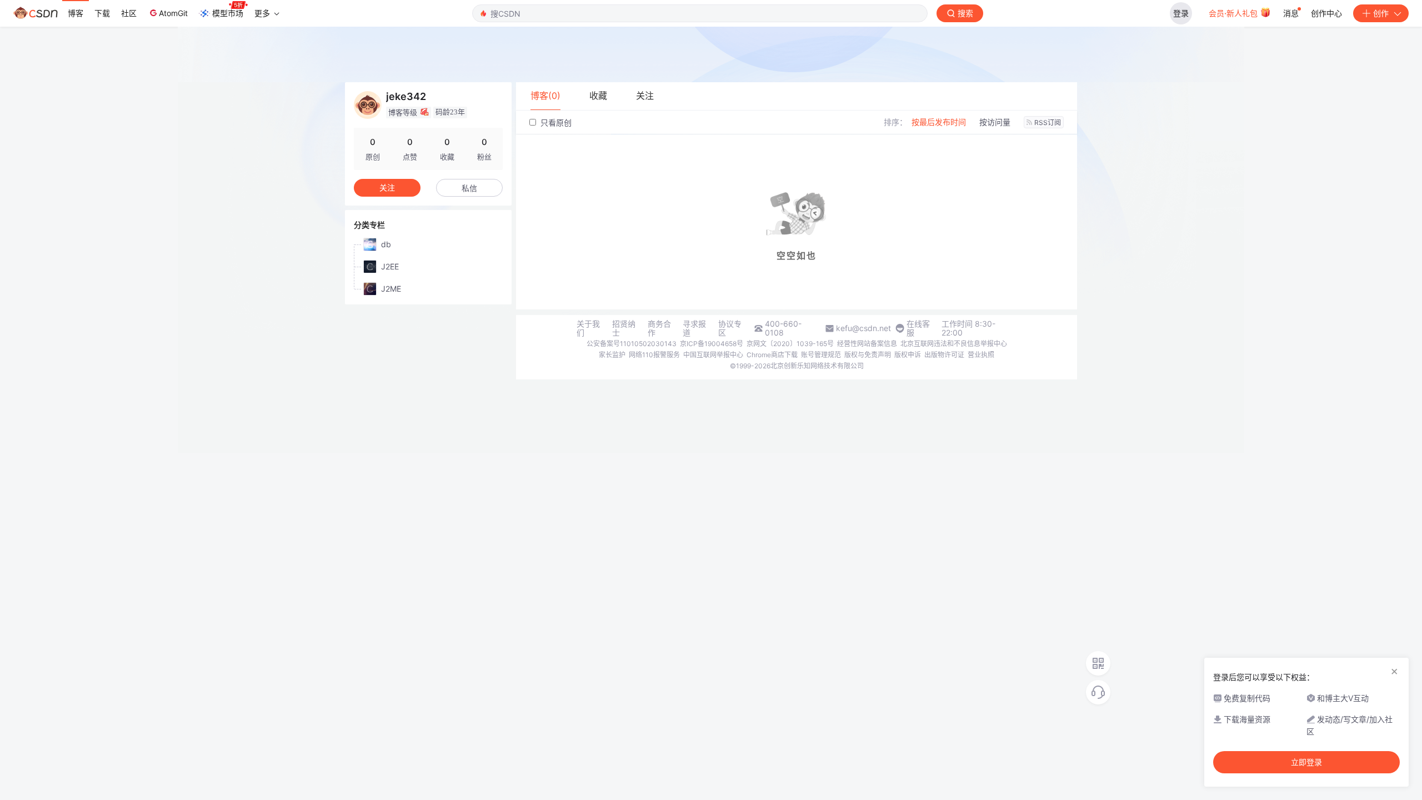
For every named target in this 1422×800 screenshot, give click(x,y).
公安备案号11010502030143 (632, 343)
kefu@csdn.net (863, 328)
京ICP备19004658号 (711, 343)
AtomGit (173, 13)
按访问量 (994, 122)
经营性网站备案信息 (867, 343)
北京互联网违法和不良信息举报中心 (953, 343)
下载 (102, 13)
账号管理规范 (821, 355)
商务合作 (659, 328)
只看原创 (555, 122)
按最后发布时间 (939, 122)
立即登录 (1306, 762)
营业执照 (981, 355)
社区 (129, 13)
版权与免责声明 (867, 355)
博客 (75, 13)
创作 (1381, 13)
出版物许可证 (944, 355)
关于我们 (588, 328)
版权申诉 (907, 355)
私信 (469, 188)
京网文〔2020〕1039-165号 (790, 343)
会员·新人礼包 (1234, 13)
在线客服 (918, 328)
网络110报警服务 (654, 355)
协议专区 (730, 328)
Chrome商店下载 (772, 355)
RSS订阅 (1047, 122)
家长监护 (612, 355)
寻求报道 (694, 328)
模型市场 (227, 13)
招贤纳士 (623, 328)
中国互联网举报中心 (713, 355)
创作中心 (1326, 13)
